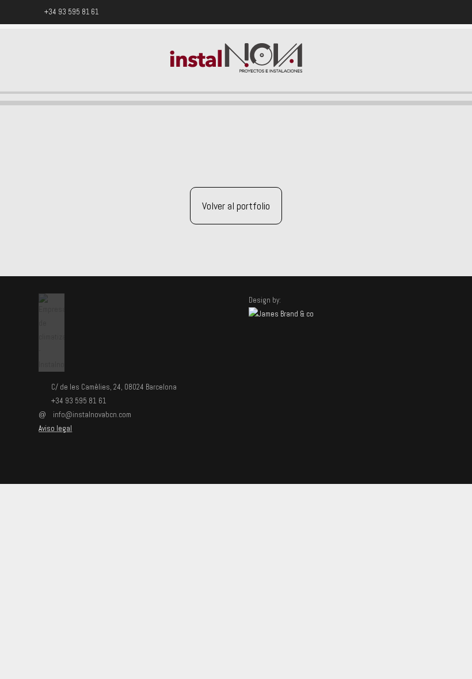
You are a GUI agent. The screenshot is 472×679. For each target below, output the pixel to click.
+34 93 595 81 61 (71, 12)
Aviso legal (55, 428)
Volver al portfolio (236, 205)
